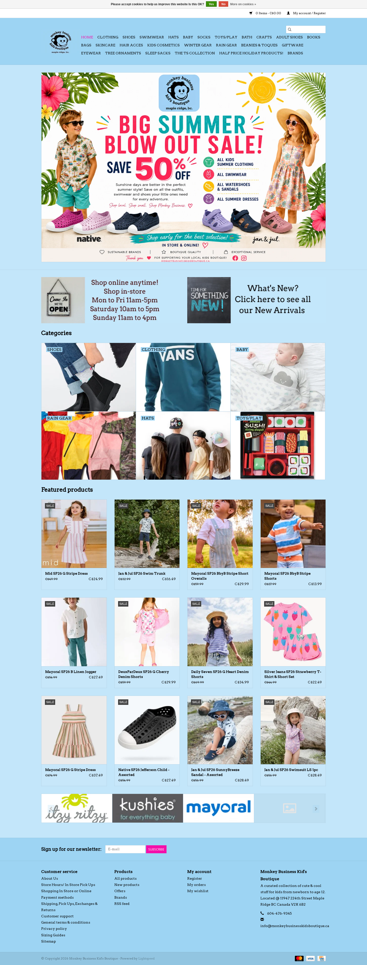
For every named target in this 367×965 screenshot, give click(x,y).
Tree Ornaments (123, 53)
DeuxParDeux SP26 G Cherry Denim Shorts (143, 674)
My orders (196, 885)
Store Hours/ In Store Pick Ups (68, 885)
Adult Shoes (289, 37)
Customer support (57, 916)
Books (313, 37)
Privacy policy (54, 929)
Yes (211, 4)
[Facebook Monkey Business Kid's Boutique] (313, 849)
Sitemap (48, 941)
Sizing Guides (53, 935)
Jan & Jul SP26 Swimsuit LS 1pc (291, 770)
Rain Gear (226, 45)
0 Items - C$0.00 (268, 13)
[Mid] (289, 808)
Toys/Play (226, 37)
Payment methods (57, 897)
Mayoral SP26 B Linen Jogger (70, 672)
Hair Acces (131, 45)
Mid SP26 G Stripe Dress (66, 573)
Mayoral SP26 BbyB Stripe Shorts (287, 575)
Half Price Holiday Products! (251, 53)
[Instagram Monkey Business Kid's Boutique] (322, 849)
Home (87, 37)
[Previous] (51, 809)
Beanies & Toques (259, 45)
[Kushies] (147, 808)
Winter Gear (198, 45)
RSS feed (122, 904)
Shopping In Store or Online (66, 891)
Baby (188, 37)
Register (194, 878)
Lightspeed (146, 958)
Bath (247, 37)
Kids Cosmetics (163, 45)
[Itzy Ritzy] (76, 808)
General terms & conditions (65, 922)
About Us (49, 878)
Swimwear (152, 37)
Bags (86, 45)
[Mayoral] (218, 808)
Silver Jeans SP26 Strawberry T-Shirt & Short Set (292, 674)
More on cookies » (243, 4)
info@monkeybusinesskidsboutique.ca (294, 926)
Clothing (107, 37)
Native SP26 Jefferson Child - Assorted (144, 772)
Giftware (292, 45)
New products (126, 885)
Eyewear (91, 53)
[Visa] (310, 958)
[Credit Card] (321, 958)
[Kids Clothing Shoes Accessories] (60, 41)
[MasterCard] (298, 958)
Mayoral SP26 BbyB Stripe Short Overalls (219, 575)
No (223, 4)
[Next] (316, 809)
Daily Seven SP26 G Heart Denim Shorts (220, 674)
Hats (173, 37)
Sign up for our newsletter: (71, 849)
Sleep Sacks (158, 53)
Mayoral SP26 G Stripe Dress (70, 770)
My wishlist (197, 891)
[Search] (289, 29)
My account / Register (309, 13)
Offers (119, 891)
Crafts (264, 37)
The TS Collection (195, 53)
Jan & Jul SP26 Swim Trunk (141, 573)
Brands (295, 53)
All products (125, 878)
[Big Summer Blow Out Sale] (183, 167)
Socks (203, 37)
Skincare (105, 45)
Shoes (129, 37)
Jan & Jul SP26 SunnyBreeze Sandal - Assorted (215, 772)
